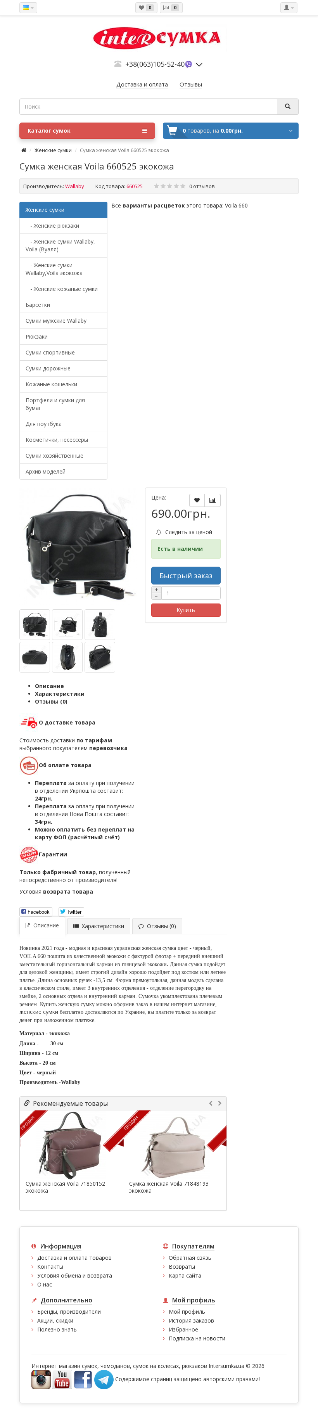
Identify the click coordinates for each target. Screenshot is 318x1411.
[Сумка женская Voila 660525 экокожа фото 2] (100, 624)
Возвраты (182, 1266)
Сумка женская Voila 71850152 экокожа (65, 1187)
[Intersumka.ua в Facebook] (83, 1379)
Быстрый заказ (186, 575)
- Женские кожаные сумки (62, 288)
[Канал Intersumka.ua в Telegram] (104, 1379)
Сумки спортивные (50, 352)
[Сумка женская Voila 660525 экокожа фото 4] (67, 657)
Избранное (183, 1329)
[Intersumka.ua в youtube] (62, 1379)
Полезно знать (57, 1329)
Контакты (50, 1266)
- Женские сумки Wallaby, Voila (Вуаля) (60, 245)
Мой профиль (187, 1311)
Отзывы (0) (51, 701)
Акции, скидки (55, 1320)
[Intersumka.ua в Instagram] (41, 1379)
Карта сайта (185, 1275)
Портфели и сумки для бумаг (55, 404)
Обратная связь (190, 1257)
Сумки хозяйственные (54, 455)
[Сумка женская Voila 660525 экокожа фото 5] (100, 657)
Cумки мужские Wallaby (56, 320)
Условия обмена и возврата (74, 1275)
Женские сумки (53, 150)
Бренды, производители (69, 1311)
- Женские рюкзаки (52, 225)
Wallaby (74, 186)
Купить (185, 610)
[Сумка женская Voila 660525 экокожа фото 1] (67, 624)
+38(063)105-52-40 (155, 64)
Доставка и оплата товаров (74, 1257)
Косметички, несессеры (57, 439)
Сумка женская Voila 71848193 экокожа (169, 1187)
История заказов (191, 1320)
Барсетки (38, 304)
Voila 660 (236, 205)
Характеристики (60, 693)
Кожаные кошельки (51, 384)
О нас (44, 1284)
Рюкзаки (37, 336)
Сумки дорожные (48, 368)
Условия (56, 891)
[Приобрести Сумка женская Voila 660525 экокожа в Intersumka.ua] (78, 546)
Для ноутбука (44, 423)
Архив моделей (46, 471)
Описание (49, 686)
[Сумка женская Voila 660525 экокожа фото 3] (34, 657)
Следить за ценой (188, 532)
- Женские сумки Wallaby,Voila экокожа (54, 269)
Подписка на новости (197, 1338)
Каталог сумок (49, 130)
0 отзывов (202, 186)
